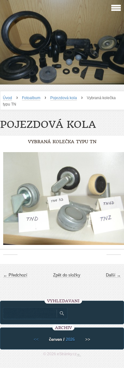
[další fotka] (114, 202)
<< (36, 339)
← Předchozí (15, 275)
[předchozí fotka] (10, 202)
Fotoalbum (31, 98)
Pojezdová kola (63, 98)
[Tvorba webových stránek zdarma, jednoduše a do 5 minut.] (79, 354)
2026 (70, 339)
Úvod (7, 98)
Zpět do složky (66, 275)
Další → (113, 275)
